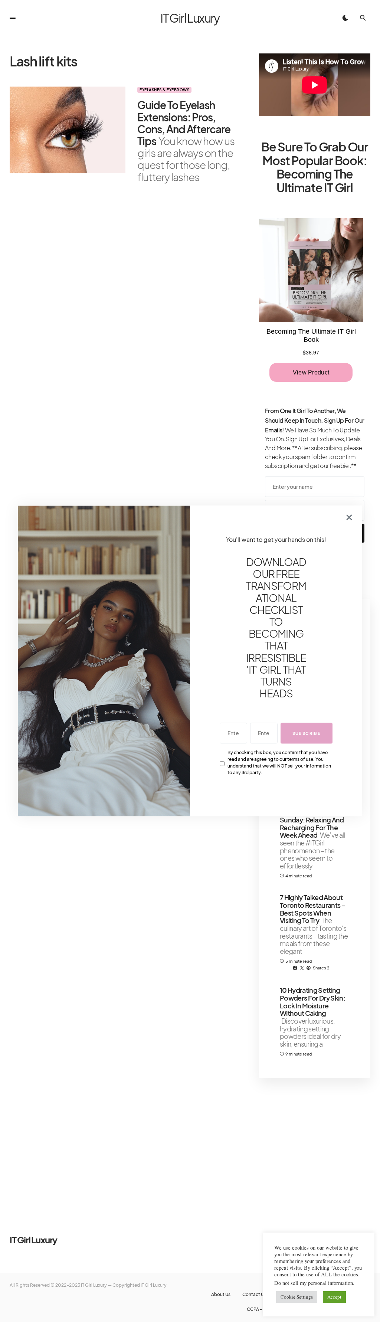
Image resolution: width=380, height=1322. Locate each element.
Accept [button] (334, 1296)
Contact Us (254, 1294)
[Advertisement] (314, 1142)
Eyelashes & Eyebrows (164, 90)
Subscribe (306, 733)
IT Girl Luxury (190, 17)
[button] (12, 17)
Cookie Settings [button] (297, 1296)
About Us (220, 1294)
